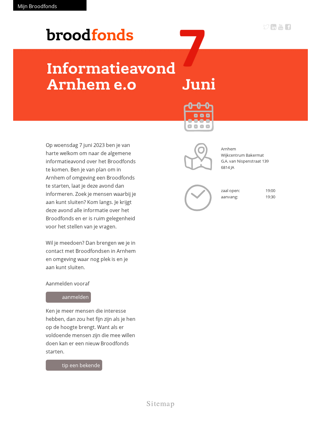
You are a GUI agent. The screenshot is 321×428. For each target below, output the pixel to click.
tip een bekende (81, 365)
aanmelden (75, 297)
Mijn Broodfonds (37, 6)
